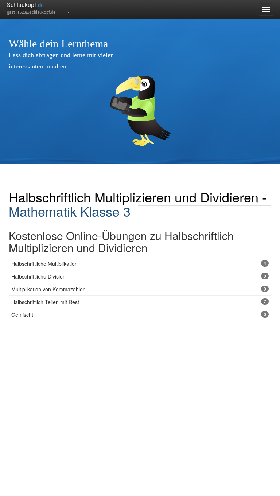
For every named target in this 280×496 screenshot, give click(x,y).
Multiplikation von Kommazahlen (138, 289)
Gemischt (138, 314)
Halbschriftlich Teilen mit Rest (138, 302)
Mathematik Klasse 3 (70, 211)
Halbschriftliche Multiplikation (138, 263)
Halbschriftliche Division (138, 276)
